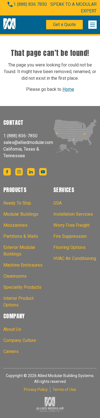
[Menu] (92, 24)
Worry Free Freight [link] (71, 225)
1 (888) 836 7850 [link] (30, 4)
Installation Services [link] (73, 214)
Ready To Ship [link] (17, 203)
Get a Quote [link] (64, 24)
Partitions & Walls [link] (20, 236)
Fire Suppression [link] (70, 236)
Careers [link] (11, 351)
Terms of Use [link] (64, 389)
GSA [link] (57, 203)
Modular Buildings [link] (20, 214)
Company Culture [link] (19, 340)
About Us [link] (12, 329)
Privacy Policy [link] (36, 389)
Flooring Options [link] (69, 247)
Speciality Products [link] (22, 287)
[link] (9, 24)
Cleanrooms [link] (15, 276)
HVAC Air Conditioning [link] (74, 258)
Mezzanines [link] (15, 225)
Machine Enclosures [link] (22, 265)
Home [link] (68, 89)
